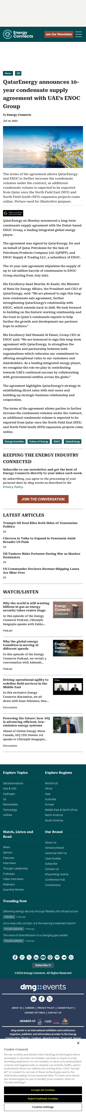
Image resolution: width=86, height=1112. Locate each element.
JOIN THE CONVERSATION (43, 499)
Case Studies (53, 858)
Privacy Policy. (13, 486)
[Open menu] (78, 34)
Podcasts (9, 874)
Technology (10, 810)
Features (8, 858)
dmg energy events (56, 874)
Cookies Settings (35, 1013)
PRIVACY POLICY (46, 1008)
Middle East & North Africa (61, 810)
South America (54, 820)
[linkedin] (36, 957)
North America (54, 815)
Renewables (10, 804)
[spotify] (57, 957)
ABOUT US (17, 1008)
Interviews (9, 863)
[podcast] (50, 957)
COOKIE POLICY (65, 1008)
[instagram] (22, 957)
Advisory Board (54, 848)
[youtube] (43, 957)
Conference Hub (55, 879)
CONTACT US (54, 1012)
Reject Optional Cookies (43, 1098)
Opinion (7, 852)
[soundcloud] (64, 957)
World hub (51, 783)
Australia (50, 799)
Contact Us (52, 869)
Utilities (7, 815)
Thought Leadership (15, 868)
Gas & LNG (9, 788)
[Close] (78, 1043)
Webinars (9, 884)
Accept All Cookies (43, 1090)
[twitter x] (29, 957)
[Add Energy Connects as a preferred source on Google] (13, 213)
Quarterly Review (13, 889)
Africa (48, 788)
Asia (47, 794)
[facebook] (15, 957)
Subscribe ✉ (43, 965)
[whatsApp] (71, 957)
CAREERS (30, 1008)
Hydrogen (9, 794)
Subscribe (51, 863)
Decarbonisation (13, 783)
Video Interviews (13, 879)
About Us (50, 842)
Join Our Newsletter (58, 34)
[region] (43, 1075)
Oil (18, 73)
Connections (53, 885)
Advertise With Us (56, 853)
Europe (49, 804)
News (8, 73)
